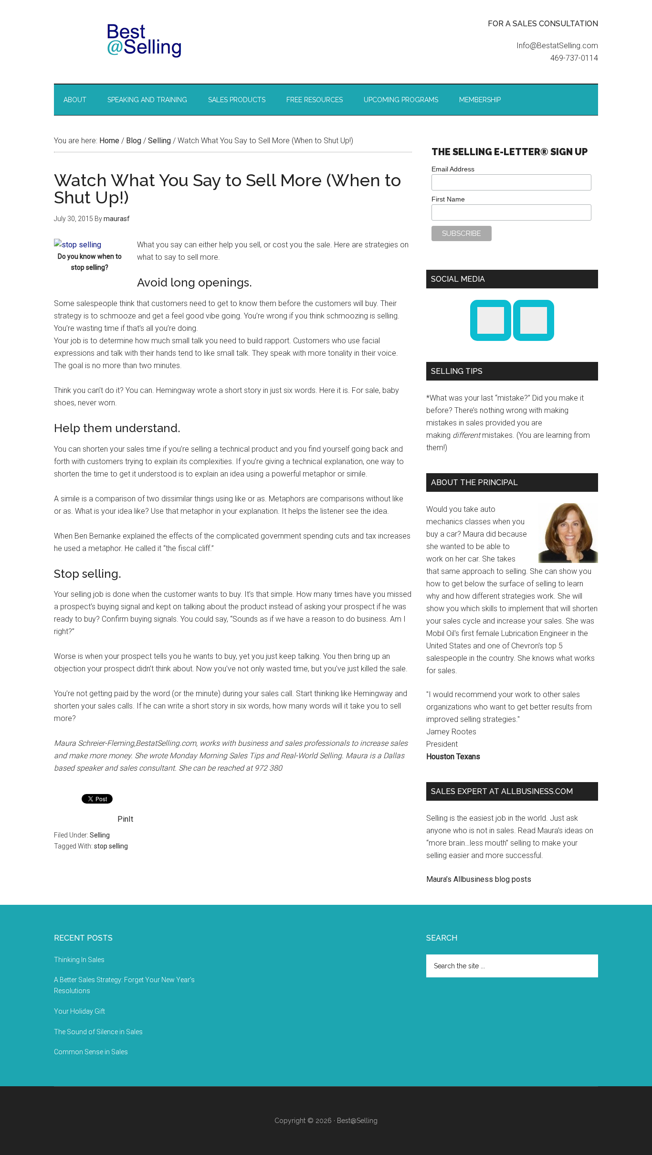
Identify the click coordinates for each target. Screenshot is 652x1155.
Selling (100, 835)
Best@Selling (144, 40)
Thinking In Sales (79, 960)
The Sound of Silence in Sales (98, 1032)
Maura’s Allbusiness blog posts (478, 879)
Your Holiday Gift (79, 1011)
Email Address (452, 169)
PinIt (125, 819)
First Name (448, 199)
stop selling (111, 846)
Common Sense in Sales (91, 1052)
